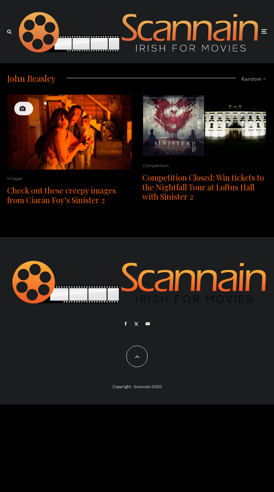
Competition (155, 165)
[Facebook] (126, 324)
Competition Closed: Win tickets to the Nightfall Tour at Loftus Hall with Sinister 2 (203, 187)
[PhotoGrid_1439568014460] (204, 126)
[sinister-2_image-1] (69, 132)
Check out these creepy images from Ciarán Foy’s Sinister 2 (61, 195)
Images (14, 178)
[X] (136, 324)
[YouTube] (147, 324)
